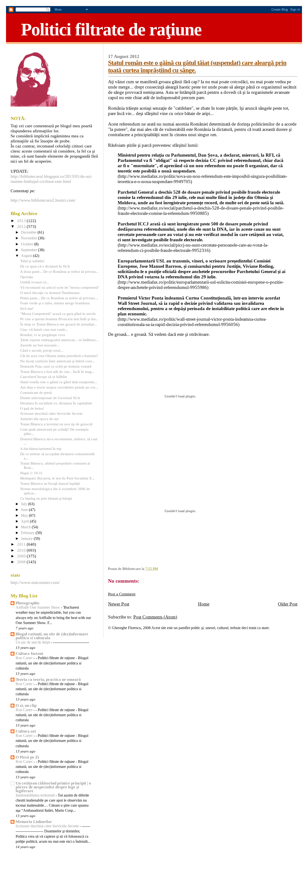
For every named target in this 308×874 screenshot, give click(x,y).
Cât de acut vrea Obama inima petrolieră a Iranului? (59, 356)
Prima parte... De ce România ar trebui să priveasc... (59, 298)
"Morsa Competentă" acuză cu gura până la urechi (58, 314)
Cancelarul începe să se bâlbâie (43, 377)
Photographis (27, 603)
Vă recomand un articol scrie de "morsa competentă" (59, 287)
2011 (22, 544)
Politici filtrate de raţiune (111, 29)
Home (203, 603)
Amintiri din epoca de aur (39, 419)
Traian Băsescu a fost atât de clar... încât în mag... (57, 372)
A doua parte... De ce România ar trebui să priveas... (59, 271)
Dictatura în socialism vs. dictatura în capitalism (56, 403)
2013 (22, 220)
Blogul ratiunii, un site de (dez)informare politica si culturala (52, 636)
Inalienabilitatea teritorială (36, 795)
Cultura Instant (29, 653)
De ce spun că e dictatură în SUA (45, 266)
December (29, 232)
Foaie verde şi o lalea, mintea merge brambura (55, 303)
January (27, 538)
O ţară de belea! (32, 408)
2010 (22, 550)
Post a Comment (121, 594)
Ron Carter (24, 658)
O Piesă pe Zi (27, 757)
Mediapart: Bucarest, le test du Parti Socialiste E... (57, 478)
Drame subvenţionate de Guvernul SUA (50, 398)
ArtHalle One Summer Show (38, 607)
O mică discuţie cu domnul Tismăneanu (50, 293)
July (24, 504)
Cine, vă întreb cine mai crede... (44, 329)
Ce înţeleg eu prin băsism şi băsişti (46, 498)
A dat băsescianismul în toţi (40, 449)
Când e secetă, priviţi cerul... (41, 350)
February (28, 533)
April (25, 521)
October (27, 244)
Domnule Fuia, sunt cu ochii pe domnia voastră (55, 366)
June (25, 510)
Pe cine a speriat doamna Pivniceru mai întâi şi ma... (59, 319)
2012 (22, 226)
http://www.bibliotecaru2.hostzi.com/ (43, 200)
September (29, 250)
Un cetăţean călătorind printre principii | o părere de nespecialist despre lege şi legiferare (53, 787)
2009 (22, 556)
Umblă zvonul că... (34, 282)
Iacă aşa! (26, 308)
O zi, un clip (26, 705)
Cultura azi (26, 731)
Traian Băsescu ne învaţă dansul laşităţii (50, 483)
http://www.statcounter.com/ (35, 582)
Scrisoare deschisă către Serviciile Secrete (51, 413)
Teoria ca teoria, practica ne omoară (48, 679)
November (29, 238)
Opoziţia (26, 277)
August (27, 256)
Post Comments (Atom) (155, 616)
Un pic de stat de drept (33, 642)
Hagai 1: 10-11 (31, 473)
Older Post (287, 603)
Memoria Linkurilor (34, 821)
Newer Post (118, 603)
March (26, 527)
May (25, 515)
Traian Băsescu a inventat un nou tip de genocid (56, 424)
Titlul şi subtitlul (32, 261)
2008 (22, 562)
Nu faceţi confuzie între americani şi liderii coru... (57, 361)
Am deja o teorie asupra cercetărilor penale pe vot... (59, 387)
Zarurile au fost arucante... (40, 345)
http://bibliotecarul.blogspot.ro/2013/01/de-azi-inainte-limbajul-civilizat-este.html (51, 179)
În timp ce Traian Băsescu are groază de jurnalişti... (58, 324)
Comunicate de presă (36, 392)
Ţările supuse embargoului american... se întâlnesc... (59, 340)
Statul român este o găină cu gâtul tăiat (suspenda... (58, 382)
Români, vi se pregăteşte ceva (42, 335)
